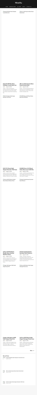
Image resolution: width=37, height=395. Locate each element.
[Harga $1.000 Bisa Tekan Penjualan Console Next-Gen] (4, 363)
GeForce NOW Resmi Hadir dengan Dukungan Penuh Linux (27, 338)
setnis (4, 86)
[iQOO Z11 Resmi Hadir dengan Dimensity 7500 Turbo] (4, 387)
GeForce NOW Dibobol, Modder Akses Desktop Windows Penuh (8, 253)
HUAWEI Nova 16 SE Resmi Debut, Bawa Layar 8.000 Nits (27, 169)
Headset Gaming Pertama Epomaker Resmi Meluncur (26, 252)
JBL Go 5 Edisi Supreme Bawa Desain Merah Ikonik (26, 84)
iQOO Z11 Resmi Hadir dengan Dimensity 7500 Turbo (10, 169)
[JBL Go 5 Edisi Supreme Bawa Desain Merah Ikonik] (4, 375)
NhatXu (18, 3)
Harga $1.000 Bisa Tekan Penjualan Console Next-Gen (9, 84)
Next (32, 350)
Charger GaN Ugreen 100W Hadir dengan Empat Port (9, 338)
